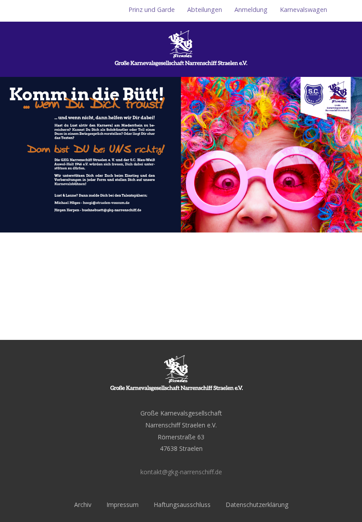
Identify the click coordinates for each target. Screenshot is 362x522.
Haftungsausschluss (182, 504)
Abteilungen (204, 9)
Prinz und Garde (151, 9)
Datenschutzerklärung (257, 504)
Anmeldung (251, 9)
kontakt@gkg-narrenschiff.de (181, 472)
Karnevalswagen (303, 9)
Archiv (82, 504)
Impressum (122, 504)
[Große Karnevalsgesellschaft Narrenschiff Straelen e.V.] (181, 72)
